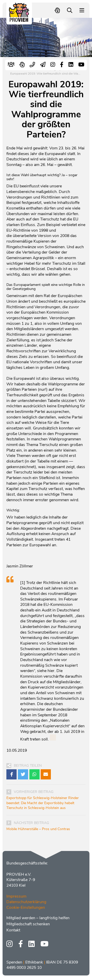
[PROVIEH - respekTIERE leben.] (19, 19)
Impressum (16, 896)
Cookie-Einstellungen (25, 907)
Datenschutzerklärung (26, 902)
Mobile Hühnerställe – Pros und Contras (38, 829)
